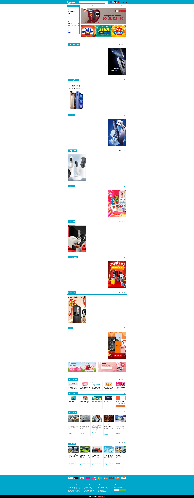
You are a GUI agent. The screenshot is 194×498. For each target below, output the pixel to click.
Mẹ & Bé (70, 23)
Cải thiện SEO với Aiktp (107, 401)
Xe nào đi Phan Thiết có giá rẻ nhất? (120, 455)
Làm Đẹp (71, 30)
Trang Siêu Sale (72, 11)
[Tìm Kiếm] (106, 2)
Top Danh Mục (72, 6)
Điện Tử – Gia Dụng (72, 25)
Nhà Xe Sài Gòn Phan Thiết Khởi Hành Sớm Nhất (96, 455)
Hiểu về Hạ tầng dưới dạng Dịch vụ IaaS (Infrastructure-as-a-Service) (73, 388)
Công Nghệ (71, 21)
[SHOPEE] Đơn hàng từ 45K (120, 401)
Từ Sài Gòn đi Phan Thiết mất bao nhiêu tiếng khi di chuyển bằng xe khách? (109, 455)
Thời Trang (71, 18)
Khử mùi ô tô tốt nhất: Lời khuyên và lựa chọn (97, 423)
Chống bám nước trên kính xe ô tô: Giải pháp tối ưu (85, 424)
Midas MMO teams (101, 496)
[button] (69, 477)
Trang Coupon (72, 13)
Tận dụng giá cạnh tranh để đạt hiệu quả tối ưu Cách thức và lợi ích (109, 388)
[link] (103, 16)
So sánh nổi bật (72, 16)
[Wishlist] (123, 2)
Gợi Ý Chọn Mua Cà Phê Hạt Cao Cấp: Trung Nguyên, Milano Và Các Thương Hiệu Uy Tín (108, 424)
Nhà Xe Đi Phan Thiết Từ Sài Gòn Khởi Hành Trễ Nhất (84, 455)
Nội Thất (70, 32)
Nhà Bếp (70, 27)
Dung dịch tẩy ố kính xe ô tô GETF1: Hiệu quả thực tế (120, 424)
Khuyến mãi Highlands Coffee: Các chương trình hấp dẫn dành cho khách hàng (97, 402)
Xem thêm (70, 433)
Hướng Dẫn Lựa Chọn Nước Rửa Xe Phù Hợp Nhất (72, 424)
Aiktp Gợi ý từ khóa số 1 (72, 401)
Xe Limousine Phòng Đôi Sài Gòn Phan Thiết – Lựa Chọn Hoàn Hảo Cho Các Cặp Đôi (73, 456)
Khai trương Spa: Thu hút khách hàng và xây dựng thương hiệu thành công (96, 388)
